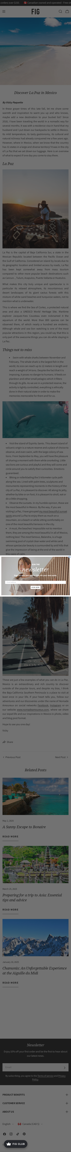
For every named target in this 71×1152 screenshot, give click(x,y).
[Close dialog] (69, 557)
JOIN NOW (35, 587)
